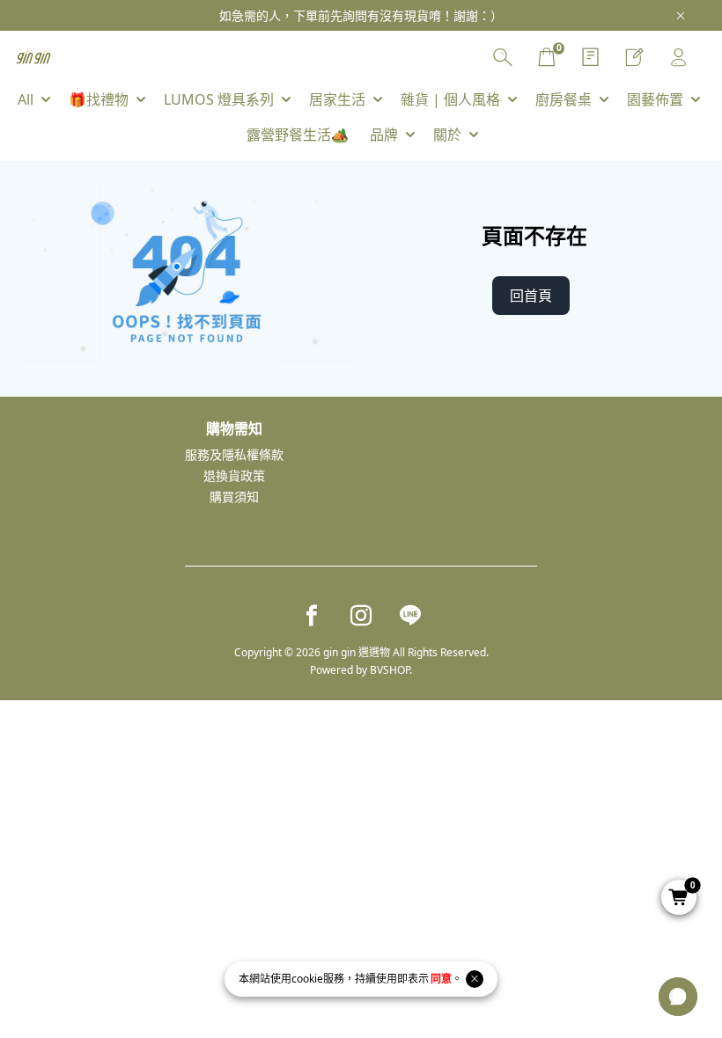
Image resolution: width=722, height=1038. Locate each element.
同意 (441, 978)
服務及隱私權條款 (234, 454)
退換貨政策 (234, 475)
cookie (307, 978)
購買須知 (234, 496)
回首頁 (531, 295)
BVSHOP (389, 669)
